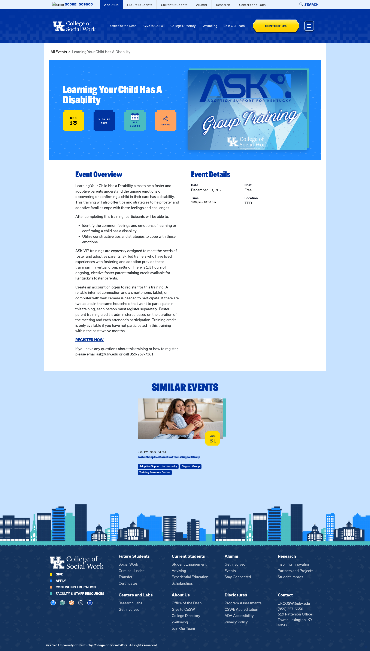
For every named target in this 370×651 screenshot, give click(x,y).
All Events (59, 52)
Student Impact (290, 577)
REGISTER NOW (89, 340)
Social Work (128, 564)
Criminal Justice (132, 571)
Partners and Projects (295, 571)
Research (223, 5)
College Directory (183, 26)
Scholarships (182, 583)
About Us (111, 5)
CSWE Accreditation (241, 609)
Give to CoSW (153, 26)
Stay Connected (238, 577)
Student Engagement (189, 564)
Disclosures (236, 595)
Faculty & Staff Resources (80, 593)
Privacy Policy (236, 622)
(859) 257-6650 (290, 609)
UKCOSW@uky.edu (294, 603)
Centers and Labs (252, 5)
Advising (179, 571)
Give (59, 574)
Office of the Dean (123, 26)
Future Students (139, 5)
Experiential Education (190, 577)
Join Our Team (234, 26)
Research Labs (130, 603)
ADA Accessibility (239, 616)
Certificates (128, 583)
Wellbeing (210, 26)
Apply (61, 580)
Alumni (201, 5)
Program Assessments (243, 603)
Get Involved (235, 564)
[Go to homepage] (74, 25)
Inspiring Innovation (294, 564)
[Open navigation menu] (309, 26)
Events (230, 571)
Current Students (174, 5)
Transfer (125, 577)
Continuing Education (76, 587)
